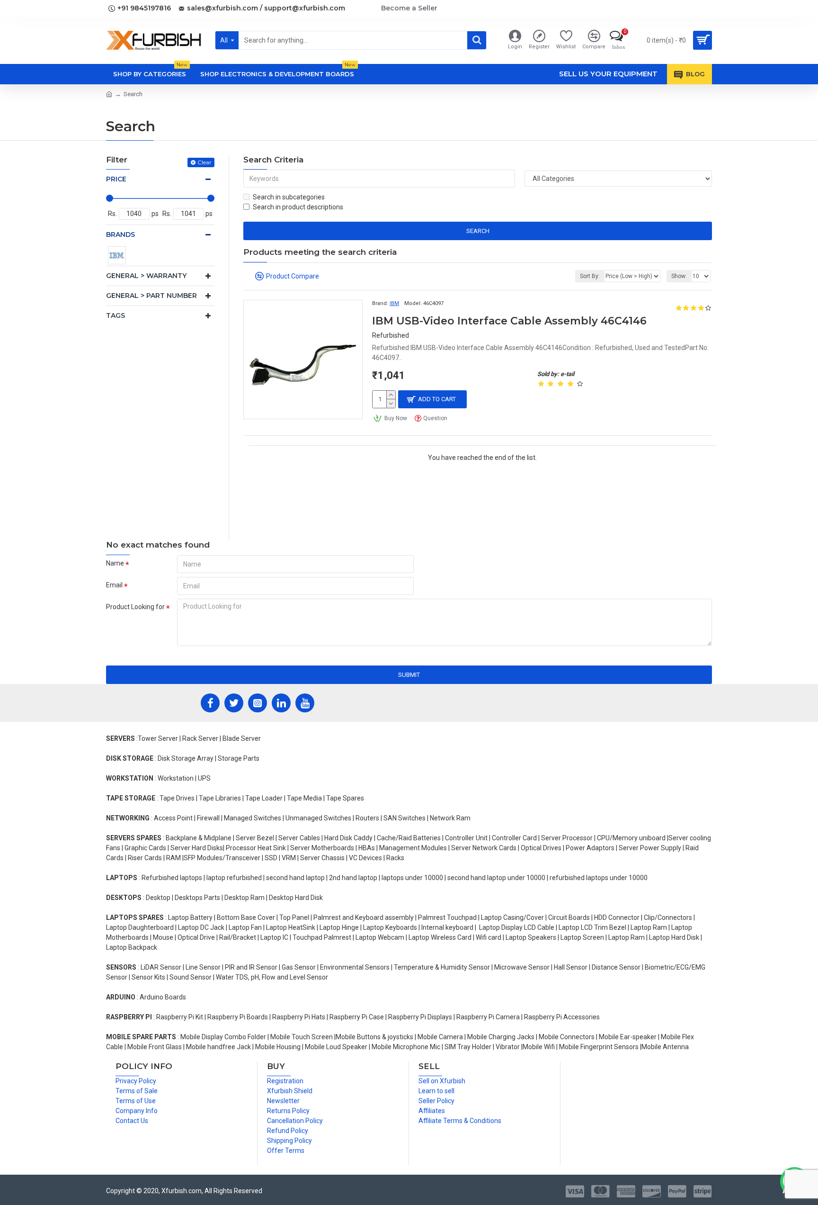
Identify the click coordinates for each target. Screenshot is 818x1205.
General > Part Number (151, 295)
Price (116, 179)
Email (114, 585)
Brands (120, 234)
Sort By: (590, 276)
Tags (115, 315)
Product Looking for (135, 607)
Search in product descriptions (298, 207)
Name (115, 563)
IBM (394, 303)
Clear (204, 162)
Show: (679, 276)
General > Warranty (146, 275)
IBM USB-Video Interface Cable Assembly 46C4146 (509, 321)
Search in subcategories (289, 197)
